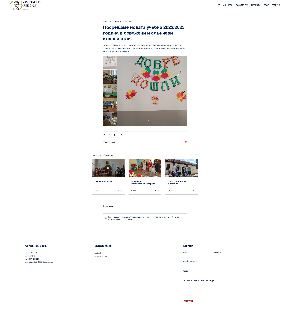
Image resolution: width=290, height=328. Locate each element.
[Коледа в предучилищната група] (145, 168)
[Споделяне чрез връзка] (121, 135)
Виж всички (194, 155)
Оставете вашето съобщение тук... (199, 280)
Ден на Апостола (103, 181)
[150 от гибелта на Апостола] (181, 168)
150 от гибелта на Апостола (177, 182)
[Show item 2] (110, 77)
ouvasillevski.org (100, 256)
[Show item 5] (110, 119)
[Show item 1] (110, 62)
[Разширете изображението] (152, 91)
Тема (185, 271)
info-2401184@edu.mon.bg (43, 262)
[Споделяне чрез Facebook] (104, 135)
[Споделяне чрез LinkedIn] (115, 135)
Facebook (97, 253)
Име (185, 252)
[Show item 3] (110, 91)
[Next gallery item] (184, 91)
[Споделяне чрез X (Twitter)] (110, 135)
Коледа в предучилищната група (143, 182)
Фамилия (216, 252)
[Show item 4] (110, 105)
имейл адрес (189, 261)
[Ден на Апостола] (108, 168)
